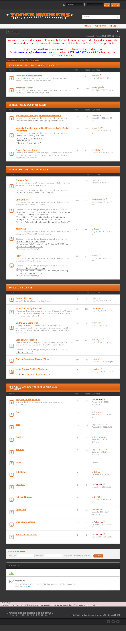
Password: (40, 556)
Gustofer (97, 412)
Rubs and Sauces (24, 497)
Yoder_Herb (98, 399)
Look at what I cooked (26, 340)
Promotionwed (99, 200)
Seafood (20, 449)
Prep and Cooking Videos (28, 399)
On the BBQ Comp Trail (27, 323)
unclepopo (98, 88)
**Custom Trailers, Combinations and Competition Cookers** (43, 222)
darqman (97, 323)
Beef (18, 412)
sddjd (96, 256)
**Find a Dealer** (23, 140)
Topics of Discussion (21, 288)
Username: (12, 556)
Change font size (117, 31)
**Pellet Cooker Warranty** (27, 249)
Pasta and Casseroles (26, 534)
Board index (12, 32)
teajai (96, 298)
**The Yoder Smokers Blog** (28, 143)
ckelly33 (97, 128)
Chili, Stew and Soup (25, 522)
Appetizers (21, 509)
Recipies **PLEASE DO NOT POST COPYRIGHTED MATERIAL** (33, 388)
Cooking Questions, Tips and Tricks (32, 359)
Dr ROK (97, 497)
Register (115, 5)
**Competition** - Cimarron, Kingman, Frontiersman (38, 219)
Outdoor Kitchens (24, 298)
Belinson (97, 472)
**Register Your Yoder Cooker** (29, 138)
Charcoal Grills (23, 180)
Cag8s (96, 76)
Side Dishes (21, 472)
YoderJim (97, 150)
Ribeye (96, 180)
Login (115, 26)
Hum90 (97, 509)
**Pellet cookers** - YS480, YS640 (30, 241)
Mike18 (97, 369)
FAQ (89, 26)
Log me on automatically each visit (78, 556)
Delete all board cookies (82, 615)
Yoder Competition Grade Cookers (28, 170)
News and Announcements (29, 75)
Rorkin (96, 229)
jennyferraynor (99, 424)
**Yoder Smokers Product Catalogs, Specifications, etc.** (41, 120)
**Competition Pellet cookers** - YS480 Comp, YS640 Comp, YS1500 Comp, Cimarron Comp (42, 245)
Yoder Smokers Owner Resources (28, 105)
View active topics (32, 60)
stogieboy (97, 308)
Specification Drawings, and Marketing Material (38, 115)
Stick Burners (22, 199)
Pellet (18, 256)
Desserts (20, 484)
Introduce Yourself (24, 87)
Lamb (18, 462)
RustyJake (98, 340)
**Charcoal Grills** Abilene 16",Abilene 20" (34, 193)
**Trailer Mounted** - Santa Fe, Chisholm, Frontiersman (40, 217)
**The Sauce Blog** (24, 352)
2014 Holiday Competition (38, 374)
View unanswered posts (15, 60)
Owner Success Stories (27, 150)
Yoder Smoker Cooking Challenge (31, 369)
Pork (18, 424)
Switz (96, 115)
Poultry (19, 437)
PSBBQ (97, 359)
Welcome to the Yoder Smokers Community (34, 65)
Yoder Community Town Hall (29, 308)
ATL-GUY (26, 587)
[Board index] (40, 14)
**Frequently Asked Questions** (30, 136)
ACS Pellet (21, 229)
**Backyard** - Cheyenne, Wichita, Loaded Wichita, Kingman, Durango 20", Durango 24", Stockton (43, 213)
